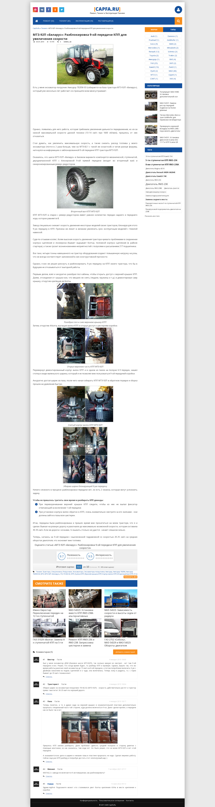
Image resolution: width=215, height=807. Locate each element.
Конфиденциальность (89, 800)
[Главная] (37, 21)
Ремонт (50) (48, 21)
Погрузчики (67, 572)
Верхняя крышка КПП (93, 574)
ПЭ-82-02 (66, 574)
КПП (72, 574)
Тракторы (47, 572)
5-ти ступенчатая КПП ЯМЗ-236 (161, 160)
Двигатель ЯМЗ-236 (153, 180)
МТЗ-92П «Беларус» (52, 574)
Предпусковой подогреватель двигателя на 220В (163, 210)
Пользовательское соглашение (111, 800)
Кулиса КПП (79, 574)
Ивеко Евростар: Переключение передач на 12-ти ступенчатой (48, 613)
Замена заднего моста (156, 199)
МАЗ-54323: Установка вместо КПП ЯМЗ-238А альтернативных (81, 613)
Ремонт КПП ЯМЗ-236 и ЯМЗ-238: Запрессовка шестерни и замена (81, 642)
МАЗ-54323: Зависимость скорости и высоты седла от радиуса (120, 613)
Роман (51, 784)
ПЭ (61, 574)
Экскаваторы (78, 572)
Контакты (130, 800)
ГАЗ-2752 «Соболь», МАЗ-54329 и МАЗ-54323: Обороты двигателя (117, 642)
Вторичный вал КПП (125, 574)
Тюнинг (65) (65, 21)
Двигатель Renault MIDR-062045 (160, 172)
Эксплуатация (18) (84, 21)
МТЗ (42, 574)
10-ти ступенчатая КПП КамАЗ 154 (159, 156)
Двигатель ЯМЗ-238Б (154, 188)
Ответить (49, 677)
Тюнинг (39, 572)
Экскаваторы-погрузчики (94, 572)
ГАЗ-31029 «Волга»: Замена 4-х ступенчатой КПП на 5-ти (49, 641)
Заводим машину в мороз (156, 192)
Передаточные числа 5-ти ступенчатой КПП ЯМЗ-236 (163, 204)
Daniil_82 (67, 42)
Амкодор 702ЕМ (119, 572)
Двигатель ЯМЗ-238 (157, 184)
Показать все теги (152, 216)
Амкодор (108, 572)
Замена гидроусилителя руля (157, 195)
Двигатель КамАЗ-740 (156, 176)
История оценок (107, 567)
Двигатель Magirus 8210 (155, 168)
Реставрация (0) (105, 21)
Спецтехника (56, 572)
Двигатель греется (171, 188)
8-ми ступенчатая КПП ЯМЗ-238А (162, 164)
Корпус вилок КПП (109, 574)
